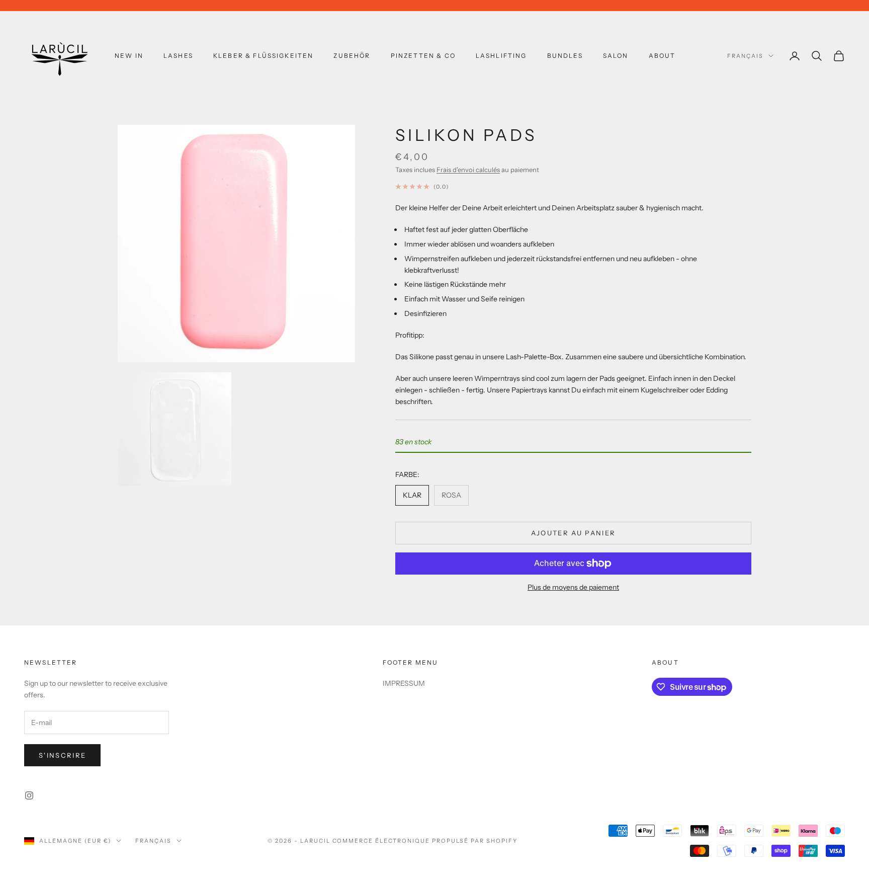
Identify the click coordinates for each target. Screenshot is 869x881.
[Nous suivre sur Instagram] (29, 795)
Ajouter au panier (573, 533)
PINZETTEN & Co (423, 55)
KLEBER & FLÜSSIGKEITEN (263, 55)
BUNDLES (565, 55)
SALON (616, 55)
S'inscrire (62, 755)
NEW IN (129, 55)
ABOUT (662, 55)
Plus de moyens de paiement (573, 587)
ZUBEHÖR (351, 55)
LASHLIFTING (501, 55)
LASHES (178, 55)
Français (745, 55)
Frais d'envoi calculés (468, 170)
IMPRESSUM (404, 683)
